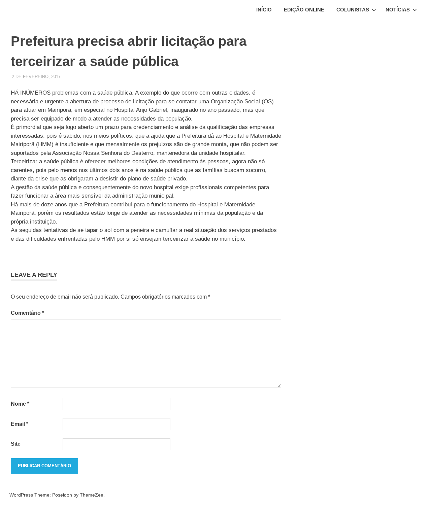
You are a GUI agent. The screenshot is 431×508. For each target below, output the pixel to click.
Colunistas (352, 9)
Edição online (304, 9)
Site (16, 444)
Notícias (398, 9)
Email (19, 424)
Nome (20, 404)
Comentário (27, 313)
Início (264, 9)
